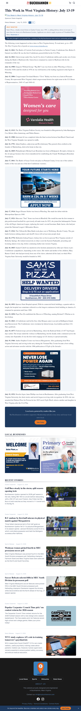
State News (57, 679)
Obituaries (45, 679)
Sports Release (9, 544)
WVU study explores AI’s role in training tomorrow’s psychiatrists (24, 638)
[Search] (74, 3)
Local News (23, 679)
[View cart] (70, 3)
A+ (33, 22)
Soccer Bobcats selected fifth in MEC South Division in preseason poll (24, 579)
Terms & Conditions (41, 704)
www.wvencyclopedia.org (39, 46)
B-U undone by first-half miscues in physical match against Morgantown (25, 519)
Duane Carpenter (10, 484)
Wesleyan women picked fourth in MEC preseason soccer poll (23, 549)
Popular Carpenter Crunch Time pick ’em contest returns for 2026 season (24, 608)
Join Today (65, 708)
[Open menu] (7, 3)
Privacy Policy (27, 704)
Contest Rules (54, 704)
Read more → (15, 34)
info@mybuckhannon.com (44, 694)
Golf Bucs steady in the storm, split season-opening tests (24, 489)
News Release (9, 633)
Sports (34, 679)
